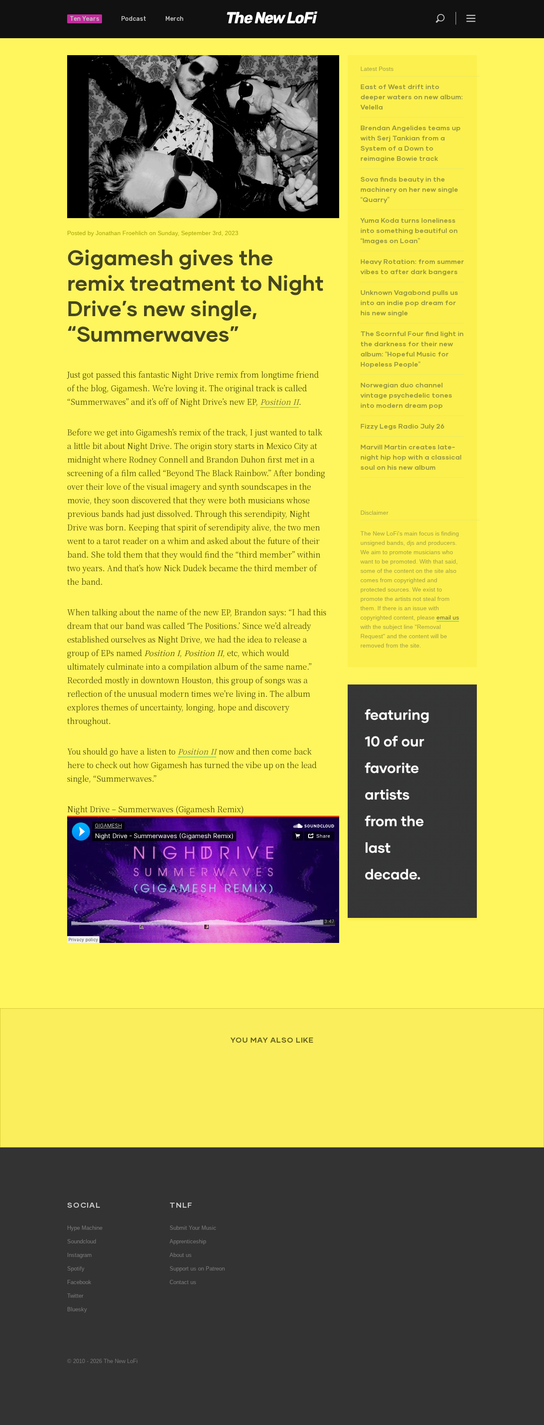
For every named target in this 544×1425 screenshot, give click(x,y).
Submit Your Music (193, 1228)
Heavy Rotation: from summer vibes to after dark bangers (412, 266)
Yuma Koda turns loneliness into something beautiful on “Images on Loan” (409, 230)
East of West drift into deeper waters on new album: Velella (411, 96)
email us (447, 617)
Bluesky (77, 1309)
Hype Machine (84, 1228)
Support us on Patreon (197, 1268)
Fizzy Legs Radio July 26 (402, 426)
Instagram (79, 1255)
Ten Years (84, 18)
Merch (174, 18)
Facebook (79, 1282)
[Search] (445, 18)
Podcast (133, 18)
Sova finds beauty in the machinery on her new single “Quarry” (409, 189)
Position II (279, 401)
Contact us (183, 1282)
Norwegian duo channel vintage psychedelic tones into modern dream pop (406, 395)
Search (440, 18)
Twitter (75, 1296)
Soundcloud (81, 1241)
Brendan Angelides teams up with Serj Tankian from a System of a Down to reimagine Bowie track (410, 142)
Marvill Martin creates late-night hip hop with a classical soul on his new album (411, 457)
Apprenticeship (188, 1241)
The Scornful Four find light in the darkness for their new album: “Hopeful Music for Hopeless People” (412, 348)
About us (181, 1255)
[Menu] (466, 18)
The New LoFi (272, 19)
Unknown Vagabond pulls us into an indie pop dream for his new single (409, 302)
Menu (471, 18)
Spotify (76, 1268)
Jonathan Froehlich (121, 233)
